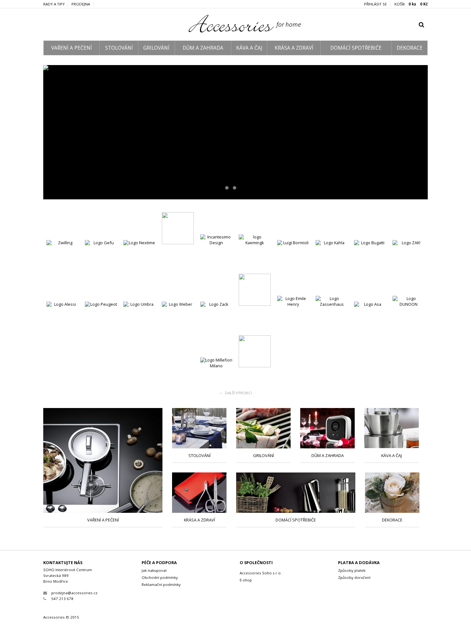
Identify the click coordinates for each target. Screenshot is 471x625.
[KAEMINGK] (255, 251)
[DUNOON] (408, 312)
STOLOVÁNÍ (119, 48)
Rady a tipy (54, 4)
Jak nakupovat (154, 570)
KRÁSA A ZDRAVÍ (294, 48)
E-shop (246, 580)
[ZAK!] (408, 257)
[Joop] (255, 290)
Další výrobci (238, 393)
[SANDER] (255, 352)
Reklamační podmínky (161, 584)
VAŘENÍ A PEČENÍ (71, 48)
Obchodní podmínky (160, 577)
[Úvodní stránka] (236, 31)
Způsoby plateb (352, 570)
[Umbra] (139, 318)
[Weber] (178, 318)
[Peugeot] (101, 318)
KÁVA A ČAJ (249, 48)
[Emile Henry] (293, 312)
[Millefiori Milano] (216, 374)
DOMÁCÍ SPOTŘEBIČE (356, 48)
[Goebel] (178, 229)
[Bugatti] (370, 257)
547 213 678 (62, 598)
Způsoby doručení (354, 577)
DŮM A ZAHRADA (203, 48)
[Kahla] (331, 257)
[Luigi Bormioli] (293, 257)
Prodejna (80, 4)
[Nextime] (139, 257)
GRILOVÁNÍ (156, 48)
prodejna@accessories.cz (74, 592)
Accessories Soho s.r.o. (261, 573)
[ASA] (235, 132)
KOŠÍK (411, 4)
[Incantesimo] (216, 251)
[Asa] (370, 318)
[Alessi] (62, 318)
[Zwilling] (62, 257)
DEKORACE (410, 48)
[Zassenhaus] (331, 312)
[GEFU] (101, 257)
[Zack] (216, 318)
